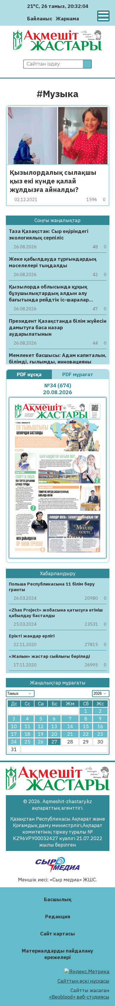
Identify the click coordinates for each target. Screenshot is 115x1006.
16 (100, 726)
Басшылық (57, 899)
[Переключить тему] (85, 18)
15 (86, 726)
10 (14, 726)
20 (54, 734)
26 (41, 741)
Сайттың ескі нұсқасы (83, 981)
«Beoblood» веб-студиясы (79, 997)
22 (86, 734)
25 (27, 741)
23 (100, 734)
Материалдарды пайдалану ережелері (57, 954)
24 (14, 741)
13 (54, 726)
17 (14, 734)
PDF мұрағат (78, 374)
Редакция (57, 916)
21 (70, 734)
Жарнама (67, 18)
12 (41, 726)
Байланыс (39, 18)
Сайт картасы (57, 933)
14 (70, 726)
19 (41, 734)
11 (27, 726)
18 (27, 734)
